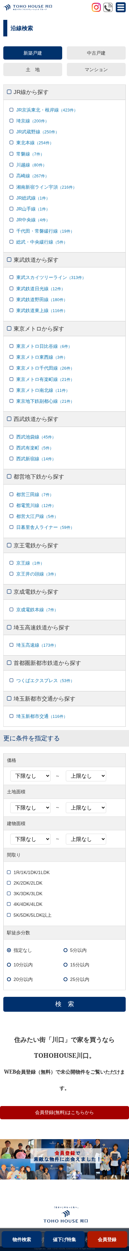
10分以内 (23, 964)
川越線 (31, 164)
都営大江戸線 (37, 516)
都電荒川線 (36, 505)
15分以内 (79, 964)
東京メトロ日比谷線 (44, 346)
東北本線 (35, 142)
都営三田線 (35, 494)
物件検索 (22, 1239)
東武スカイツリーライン (51, 277)
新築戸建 (32, 53)
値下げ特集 (64, 1239)
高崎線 (32, 175)
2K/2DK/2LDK (28, 883)
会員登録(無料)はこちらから (64, 1112)
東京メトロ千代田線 (45, 368)
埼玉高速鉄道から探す (42, 627)
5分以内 (78, 950)
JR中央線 (33, 219)
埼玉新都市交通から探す (44, 698)
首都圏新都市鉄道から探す (47, 663)
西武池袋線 (36, 437)
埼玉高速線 (37, 645)
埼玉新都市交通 (41, 716)
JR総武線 (33, 198)
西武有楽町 (35, 447)
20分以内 (23, 979)
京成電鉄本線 (37, 609)
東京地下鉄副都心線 (45, 401)
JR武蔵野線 (37, 131)
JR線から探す (31, 92)
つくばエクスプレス (45, 680)
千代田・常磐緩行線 (45, 231)
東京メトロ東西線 (41, 357)
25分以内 (79, 979)
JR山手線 (33, 208)
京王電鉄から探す (36, 545)
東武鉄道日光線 (40, 288)
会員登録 (107, 1239)
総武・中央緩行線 (41, 242)
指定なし (23, 950)
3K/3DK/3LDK (28, 893)
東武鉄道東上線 (41, 310)
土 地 (33, 69)
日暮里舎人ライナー (45, 527)
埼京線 (32, 120)
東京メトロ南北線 (43, 390)
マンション (96, 69)
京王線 (30, 563)
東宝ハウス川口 (58, 8)
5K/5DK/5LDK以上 (33, 915)
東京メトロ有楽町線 (45, 379)
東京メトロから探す (39, 328)
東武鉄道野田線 (41, 299)
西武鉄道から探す (36, 419)
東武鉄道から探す (36, 259)
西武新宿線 (36, 458)
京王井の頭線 (37, 574)
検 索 (64, 1003)
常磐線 (30, 154)
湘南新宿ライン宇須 (46, 187)
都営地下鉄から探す (39, 476)
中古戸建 (96, 53)
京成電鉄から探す (36, 591)
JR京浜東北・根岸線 (47, 110)
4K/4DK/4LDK (28, 904)
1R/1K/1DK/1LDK (32, 872)
